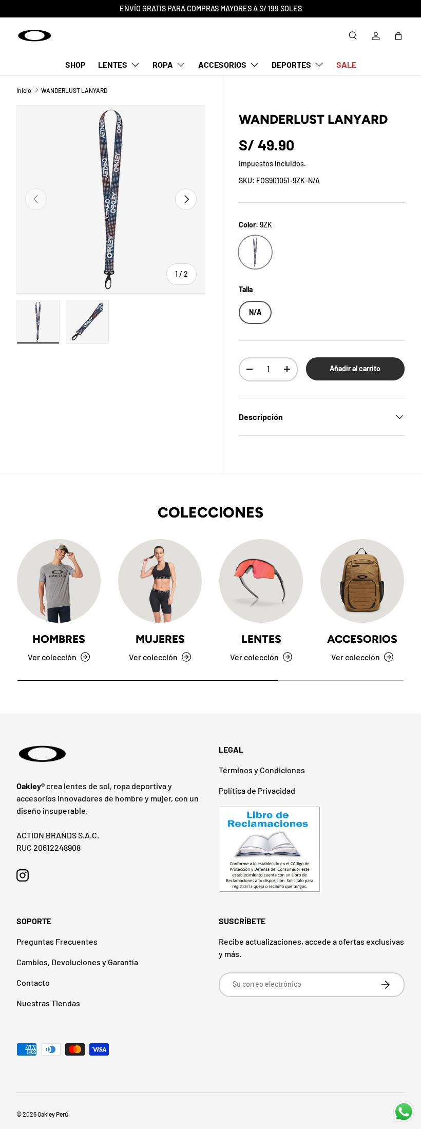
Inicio (23, 90)
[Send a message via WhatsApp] (404, 1112)
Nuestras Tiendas (48, 1003)
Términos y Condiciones (262, 770)
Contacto (33, 982)
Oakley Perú (52, 1114)
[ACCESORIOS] (362, 581)
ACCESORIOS (362, 639)
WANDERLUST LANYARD (74, 90)
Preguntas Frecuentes (57, 941)
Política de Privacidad (257, 790)
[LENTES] (261, 581)
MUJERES (160, 639)
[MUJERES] (160, 581)
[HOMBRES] (59, 581)
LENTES (261, 639)
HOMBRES (58, 639)
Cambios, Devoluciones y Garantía (77, 962)
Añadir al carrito (355, 368)
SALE (346, 64)
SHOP (75, 64)
